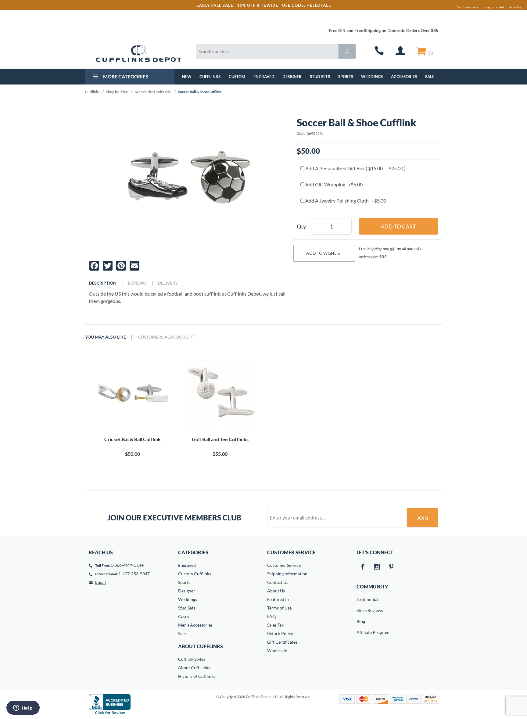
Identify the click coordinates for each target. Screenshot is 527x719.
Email (100, 582)
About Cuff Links (194, 667)
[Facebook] (363, 567)
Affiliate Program (361, 632)
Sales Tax (275, 624)
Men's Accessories (195, 624)
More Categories (125, 76)
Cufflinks (209, 76)
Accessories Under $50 (152, 91)
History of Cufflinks (196, 676)
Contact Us (277, 582)
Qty (301, 226)
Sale (429, 76)
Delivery (168, 283)
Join (422, 518)
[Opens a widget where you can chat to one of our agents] (23, 708)
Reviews (137, 283)
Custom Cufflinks (194, 573)
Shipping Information (287, 573)
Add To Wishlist (324, 253)
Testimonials (361, 599)
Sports (345, 76)
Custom (237, 76)
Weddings (372, 76)
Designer (292, 76)
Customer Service (284, 565)
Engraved (263, 76)
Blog (361, 621)
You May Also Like (105, 337)
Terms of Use (279, 607)
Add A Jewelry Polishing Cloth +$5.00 (345, 200)
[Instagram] (377, 567)
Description (103, 283)
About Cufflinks (200, 646)
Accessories (404, 76)
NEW (187, 76)
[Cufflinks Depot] (138, 54)
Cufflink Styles (191, 659)
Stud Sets (320, 76)
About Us (276, 590)
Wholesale (277, 650)
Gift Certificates (282, 642)
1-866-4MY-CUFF (127, 565)
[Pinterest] (391, 567)
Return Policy (280, 633)
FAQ (271, 616)
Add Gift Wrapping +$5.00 (333, 184)
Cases (183, 616)
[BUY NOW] (132, 393)
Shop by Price (117, 91)
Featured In (278, 599)
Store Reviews (361, 610)
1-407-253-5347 (134, 573)
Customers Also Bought (166, 337)
